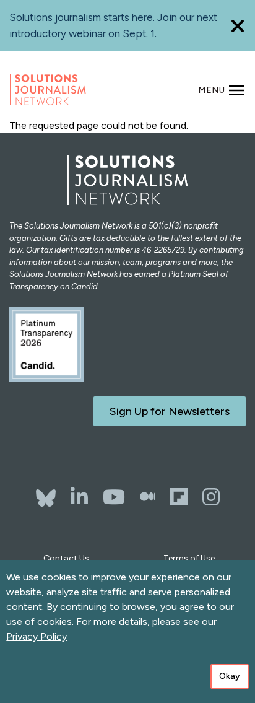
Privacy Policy (36, 636)
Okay (229, 676)
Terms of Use (189, 558)
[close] (237, 25)
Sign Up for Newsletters (170, 411)
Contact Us (66, 558)
